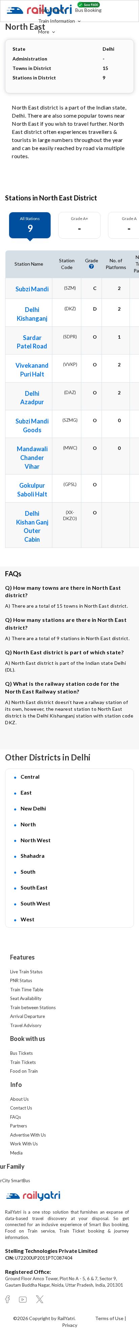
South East (34, 887)
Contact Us (21, 1108)
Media (16, 1153)
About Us (19, 1099)
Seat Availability (25, 998)
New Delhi (33, 808)
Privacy (69, 1325)
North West (36, 840)
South (28, 871)
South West (35, 903)
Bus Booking (88, 10)
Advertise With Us (28, 1135)
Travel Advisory (25, 1025)
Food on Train (24, 1071)
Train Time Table (26, 989)
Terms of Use (109, 1318)
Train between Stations (33, 1007)
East (26, 792)
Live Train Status (26, 971)
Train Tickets (52, 10)
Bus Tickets (21, 1053)
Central (30, 776)
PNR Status (21, 980)
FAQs (15, 1117)
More (44, 31)
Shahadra (33, 855)
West (27, 919)
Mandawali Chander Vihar (32, 457)
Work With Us (24, 1143)
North (28, 824)
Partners (18, 1125)
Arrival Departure (27, 1016)
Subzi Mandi (32, 289)
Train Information (57, 21)
